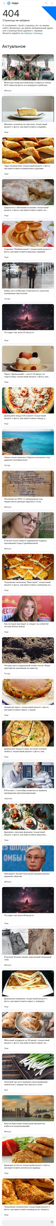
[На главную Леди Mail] (14, 3)
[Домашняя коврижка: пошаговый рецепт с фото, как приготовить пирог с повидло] (28, 989)
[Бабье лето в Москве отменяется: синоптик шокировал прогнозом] (28, 281)
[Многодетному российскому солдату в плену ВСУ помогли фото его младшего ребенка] (28, 73)
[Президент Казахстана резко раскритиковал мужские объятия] (28, 864)
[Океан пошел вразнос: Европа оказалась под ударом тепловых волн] (28, 448)
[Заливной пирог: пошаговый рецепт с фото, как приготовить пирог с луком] (28, 698)
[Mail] (8, 3)
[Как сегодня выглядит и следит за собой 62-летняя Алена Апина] (28, 615)
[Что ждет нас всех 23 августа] (28, 323)
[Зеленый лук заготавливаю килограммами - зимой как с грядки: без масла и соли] (28, 1073)
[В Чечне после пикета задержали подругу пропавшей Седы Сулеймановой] (28, 531)
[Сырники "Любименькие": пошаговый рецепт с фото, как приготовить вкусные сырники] (28, 240)
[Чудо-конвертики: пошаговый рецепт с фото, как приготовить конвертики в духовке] (28, 157)
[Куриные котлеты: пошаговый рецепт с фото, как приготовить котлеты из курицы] (28, 1156)
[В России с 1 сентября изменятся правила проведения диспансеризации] (28, 781)
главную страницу (33, 33)
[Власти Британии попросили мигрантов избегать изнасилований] (28, 1114)
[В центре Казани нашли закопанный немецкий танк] (28, 948)
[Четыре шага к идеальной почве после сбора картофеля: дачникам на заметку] (28, 656)
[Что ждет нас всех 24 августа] (28, 906)
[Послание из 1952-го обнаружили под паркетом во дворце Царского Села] (28, 490)
